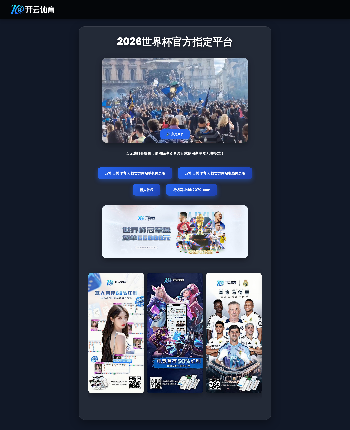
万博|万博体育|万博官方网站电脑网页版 (215, 173)
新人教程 (147, 189)
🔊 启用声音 (175, 134)
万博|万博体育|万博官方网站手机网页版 (135, 173)
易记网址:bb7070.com (191, 189)
